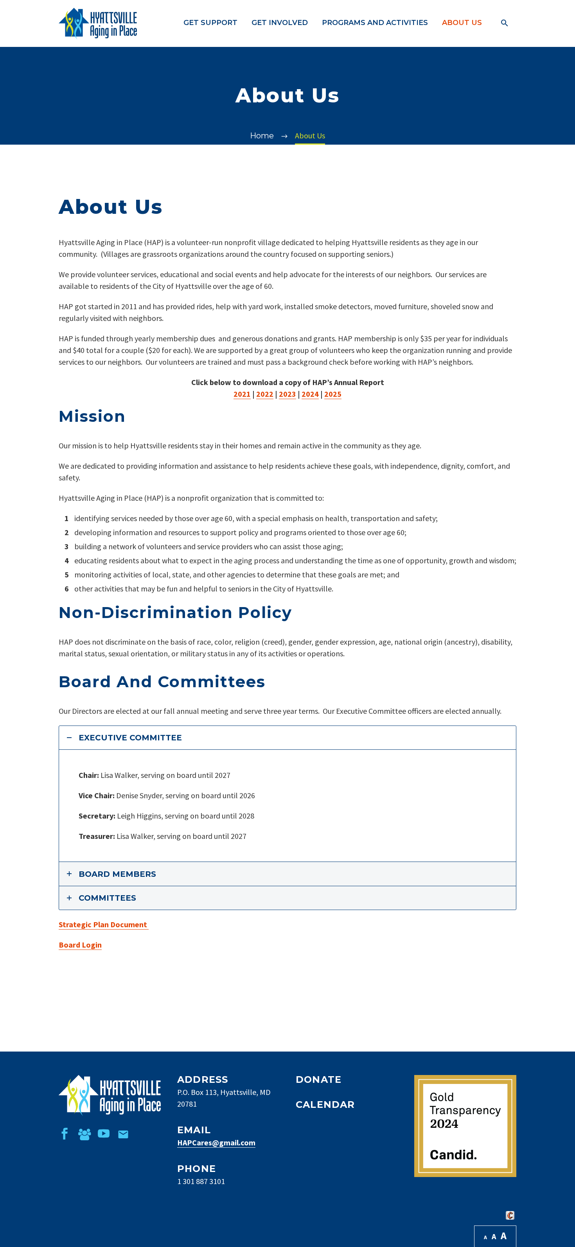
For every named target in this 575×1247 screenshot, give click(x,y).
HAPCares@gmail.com (216, 1142)
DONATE (318, 1079)
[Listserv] (123, 1134)
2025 (332, 394)
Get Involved (280, 22)
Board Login (80, 945)
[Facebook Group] (84, 1134)
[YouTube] (104, 1134)
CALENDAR (325, 1104)
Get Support (210, 22)
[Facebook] (64, 1134)
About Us (462, 22)
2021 (242, 394)
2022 (264, 394)
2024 (310, 394)
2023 (287, 394)
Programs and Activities (375, 22)
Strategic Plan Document (104, 924)
